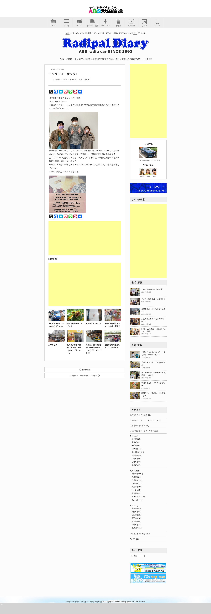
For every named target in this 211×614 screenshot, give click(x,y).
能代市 (134, 455)
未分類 (132, 539)
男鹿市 (134, 477)
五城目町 (135, 480)
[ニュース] (53, 26)
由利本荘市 (136, 497)
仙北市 (134, 515)
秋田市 (86, 80)
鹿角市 (134, 439)
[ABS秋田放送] (105, 12)
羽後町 (134, 525)
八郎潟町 (135, 483)
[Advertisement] (84, 238)
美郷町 (134, 512)
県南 (131, 506)
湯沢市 (134, 521)
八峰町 (134, 459)
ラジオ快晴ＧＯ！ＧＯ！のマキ (142, 431)
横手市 (134, 518)
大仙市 (134, 508)
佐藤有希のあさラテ (137, 426)
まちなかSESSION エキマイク (64, 80)
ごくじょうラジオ (137, 534)
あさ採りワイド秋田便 (138, 415)
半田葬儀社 (85, 370)
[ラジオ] (79, 26)
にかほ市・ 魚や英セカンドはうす (84, 376)
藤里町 (134, 465)
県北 (131, 436)
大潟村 (134, 493)
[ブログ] (144, 26)
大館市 (134, 446)
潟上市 (134, 487)
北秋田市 (135, 449)
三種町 (134, 462)
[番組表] (118, 26)
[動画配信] (131, 26)
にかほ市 (135, 500)
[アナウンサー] (105, 26)
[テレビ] (66, 26)
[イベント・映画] (92, 26)
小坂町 (134, 442)
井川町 (134, 490)
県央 (80, 80)
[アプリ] (157, 26)
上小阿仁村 (136, 452)
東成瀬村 (135, 528)
